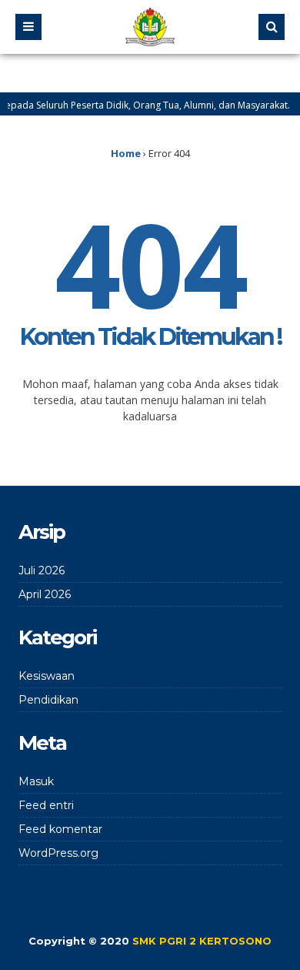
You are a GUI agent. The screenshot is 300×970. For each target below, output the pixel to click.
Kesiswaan (46, 676)
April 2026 (44, 594)
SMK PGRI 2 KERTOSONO (202, 941)
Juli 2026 (41, 570)
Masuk (36, 781)
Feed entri (46, 805)
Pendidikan (48, 700)
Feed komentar (60, 829)
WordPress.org (58, 853)
